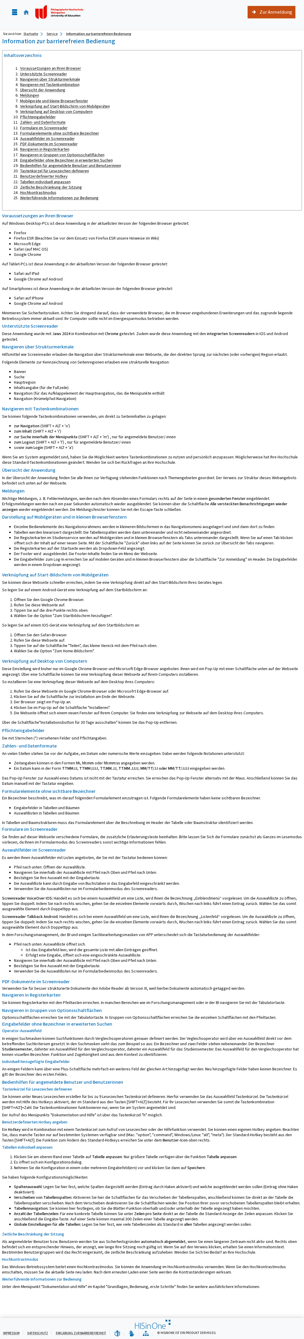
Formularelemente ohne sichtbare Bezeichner (59, 133)
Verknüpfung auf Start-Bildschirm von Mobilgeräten (65, 106)
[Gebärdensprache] (131, 1333)
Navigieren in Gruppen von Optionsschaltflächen (62, 155)
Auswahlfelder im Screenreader (47, 138)
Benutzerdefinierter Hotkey (44, 176)
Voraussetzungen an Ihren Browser (50, 68)
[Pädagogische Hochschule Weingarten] (60, 12)
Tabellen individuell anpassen (45, 182)
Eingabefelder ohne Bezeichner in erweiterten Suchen (66, 160)
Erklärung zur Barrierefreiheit (81, 1333)
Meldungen (29, 95)
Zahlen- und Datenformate (43, 122)
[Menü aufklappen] (14, 12)
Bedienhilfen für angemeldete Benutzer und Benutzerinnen (70, 165)
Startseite (30, 33)
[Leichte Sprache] (117, 1333)
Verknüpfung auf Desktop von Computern (56, 111)
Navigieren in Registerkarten (44, 149)
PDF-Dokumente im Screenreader (49, 144)
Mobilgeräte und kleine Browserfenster (54, 101)
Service (52, 33)
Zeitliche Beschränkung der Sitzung (51, 187)
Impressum (11, 1333)
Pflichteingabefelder (38, 117)
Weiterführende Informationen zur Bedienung (59, 198)
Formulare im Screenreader (44, 128)
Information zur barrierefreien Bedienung (98, 33)
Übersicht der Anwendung (42, 90)
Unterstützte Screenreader (43, 74)
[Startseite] (26, 12)
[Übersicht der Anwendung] (146, 1333)
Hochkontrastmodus (38, 192)
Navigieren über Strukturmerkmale (50, 79)
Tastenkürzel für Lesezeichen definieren (54, 171)
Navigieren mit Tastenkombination (50, 84)
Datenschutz (37, 1333)
